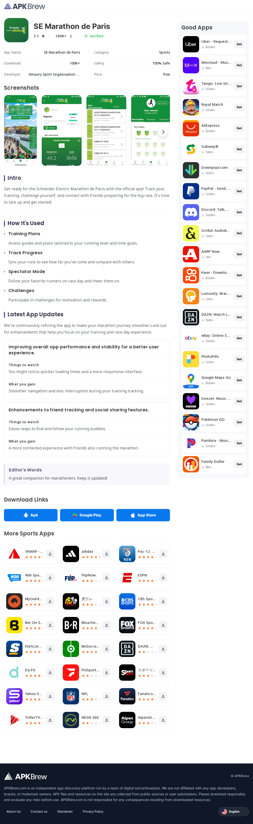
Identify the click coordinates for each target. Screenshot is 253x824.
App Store (146, 515)
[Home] (24, 6)
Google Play (90, 515)
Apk (34, 515)
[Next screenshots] (163, 132)
